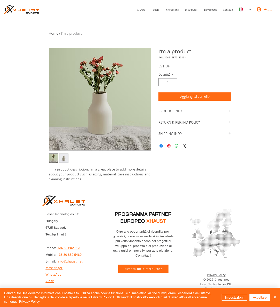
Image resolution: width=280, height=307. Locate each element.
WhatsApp (53, 274)
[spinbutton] (168, 82)
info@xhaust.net (70, 261)
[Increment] (174, 82)
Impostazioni (234, 297)
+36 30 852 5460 (69, 255)
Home (53, 33)
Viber (50, 281)
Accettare (260, 297)
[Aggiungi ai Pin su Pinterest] (168, 145)
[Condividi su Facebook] (161, 145)
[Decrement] (161, 82)
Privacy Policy (216, 275)
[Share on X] (184, 145)
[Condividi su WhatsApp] (176, 145)
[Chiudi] (275, 297)
